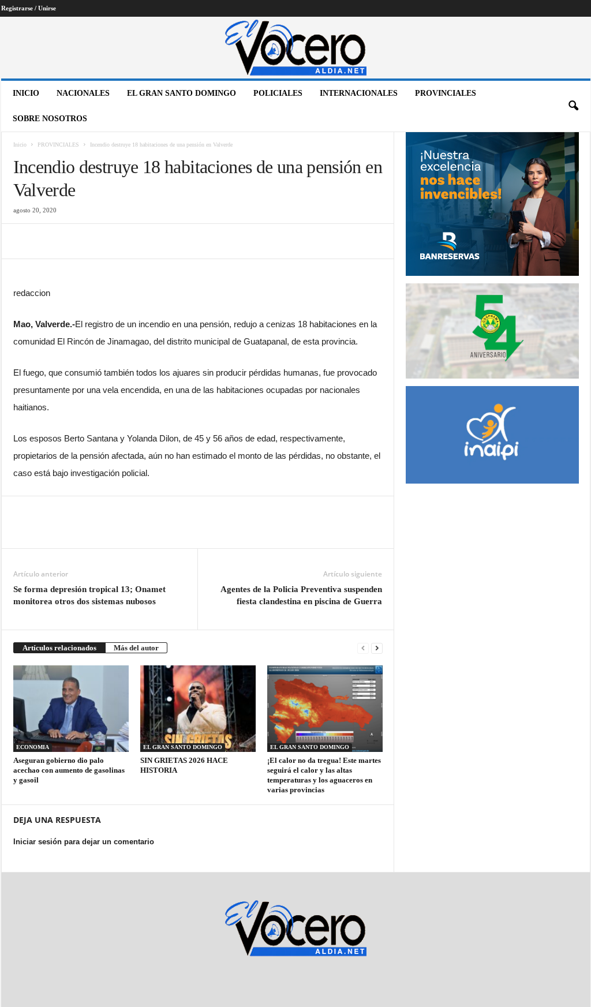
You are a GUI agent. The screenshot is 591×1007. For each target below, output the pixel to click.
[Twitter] (51, 241)
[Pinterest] (77, 241)
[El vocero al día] (295, 47)
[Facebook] (24, 241)
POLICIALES (277, 93)
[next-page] (377, 648)
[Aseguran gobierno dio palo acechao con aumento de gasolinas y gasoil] (71, 708)
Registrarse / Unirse (28, 8)
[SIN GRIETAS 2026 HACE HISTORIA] (198, 708)
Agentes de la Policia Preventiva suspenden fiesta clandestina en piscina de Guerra (301, 595)
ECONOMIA (32, 747)
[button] (573, 106)
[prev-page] (363, 648)
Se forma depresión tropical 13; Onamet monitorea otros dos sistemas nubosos (89, 595)
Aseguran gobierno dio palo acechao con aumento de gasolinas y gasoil (69, 770)
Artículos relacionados (59, 647)
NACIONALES (83, 93)
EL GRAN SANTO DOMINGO (181, 93)
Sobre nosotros (50, 118)
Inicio (26, 93)
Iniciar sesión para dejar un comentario (83, 841)
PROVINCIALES (445, 93)
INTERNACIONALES (359, 93)
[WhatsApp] (104, 241)
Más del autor (136, 647)
